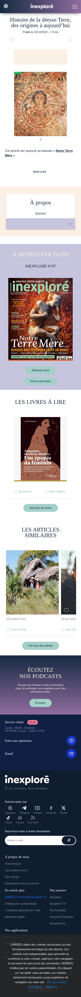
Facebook (51, 812)
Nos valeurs (12, 876)
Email (9, 753)
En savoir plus (44, 241)
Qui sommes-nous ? (16, 870)
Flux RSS (33, 822)
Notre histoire (13, 863)
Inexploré (55, 897)
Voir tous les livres (40, 507)
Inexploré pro (58, 923)
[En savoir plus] (56, 982)
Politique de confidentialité (21, 903)
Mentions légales (15, 916)
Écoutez (40, 702)
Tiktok (8, 822)
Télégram (24, 812)
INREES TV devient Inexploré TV (26, 897)
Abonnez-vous (41, 370)
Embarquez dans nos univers (22, 883)
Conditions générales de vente (22, 910)
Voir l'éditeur (57, 491)
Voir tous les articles (40, 645)
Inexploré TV (58, 903)
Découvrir (25, 491)
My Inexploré (58, 910)
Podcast (20, 822)
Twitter (63, 812)
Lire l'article (18, 629)
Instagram (10, 812)
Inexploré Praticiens (61, 916)
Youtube (37, 812)
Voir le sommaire (40, 381)
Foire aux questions (18, 740)
